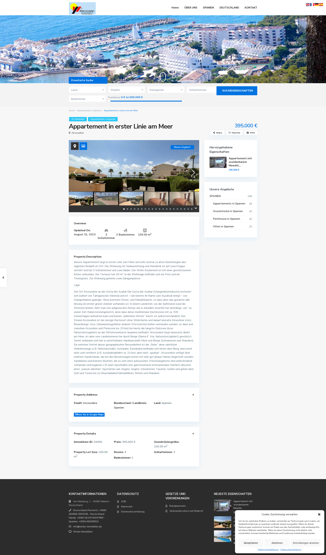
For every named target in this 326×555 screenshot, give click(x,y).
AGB (123, 501)
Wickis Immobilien (83, 531)
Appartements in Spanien (89, 110)
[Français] (312, 4)
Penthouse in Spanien (226, 219)
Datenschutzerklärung (268, 549)
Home (175, 7)
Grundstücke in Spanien (228, 211)
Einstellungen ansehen (306, 543)
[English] (308, 4)
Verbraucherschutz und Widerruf (186, 511)
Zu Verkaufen (77, 119)
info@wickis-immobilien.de (87, 526)
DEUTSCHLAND (229, 7)
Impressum (126, 506)
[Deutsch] (317, 4)
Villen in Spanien (223, 226)
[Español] (321, 4)
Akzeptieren (251, 543)
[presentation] (75, 173)
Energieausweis (177, 505)
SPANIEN (208, 7)
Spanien (119, 408)
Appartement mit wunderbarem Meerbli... (240, 162)
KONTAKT (251, 7)
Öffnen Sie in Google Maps (89, 414)
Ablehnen (277, 543)
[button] (319, 514)
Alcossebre (77, 132)
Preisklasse (114, 97)
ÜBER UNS (190, 7)
